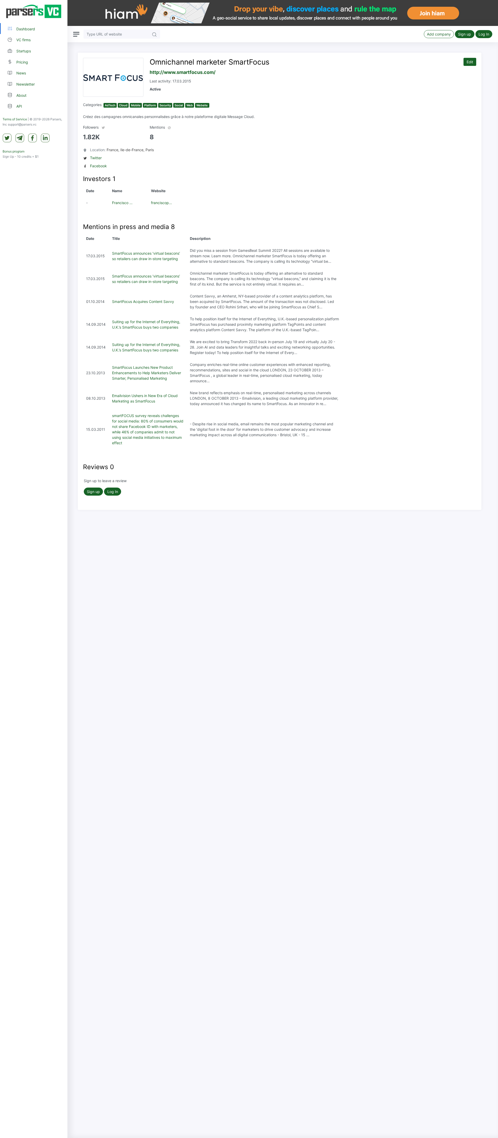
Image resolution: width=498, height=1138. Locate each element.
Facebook (98, 166)
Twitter (96, 158)
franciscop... (161, 202)
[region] (33, 569)
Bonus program (13, 151)
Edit (470, 62)
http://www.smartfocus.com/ (183, 72)
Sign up (464, 34)
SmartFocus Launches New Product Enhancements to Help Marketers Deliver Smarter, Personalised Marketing (146, 372)
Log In (484, 34)
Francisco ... (122, 202)
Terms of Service (15, 119)
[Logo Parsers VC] (33, 11)
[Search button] (154, 34)
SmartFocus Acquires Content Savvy (143, 301)
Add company (439, 34)
